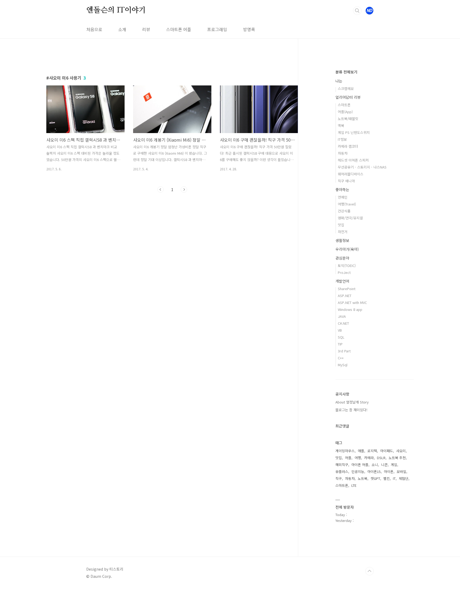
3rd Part (344, 350)
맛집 (341, 224)
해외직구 (341, 464)
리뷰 (146, 29)
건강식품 (344, 210)
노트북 (362, 478)
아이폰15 (374, 471)
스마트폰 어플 (178, 29)
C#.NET (343, 323)
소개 (122, 29)
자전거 (342, 231)
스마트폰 (344, 104)
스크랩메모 (346, 88)
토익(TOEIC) (347, 265)
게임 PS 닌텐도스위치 (354, 132)
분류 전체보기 (346, 72)
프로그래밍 (217, 29)
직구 (338, 478)
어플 (348, 457)
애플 (361, 450)
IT (394, 478)
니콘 (384, 464)
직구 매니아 (346, 180)
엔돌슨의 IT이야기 (116, 10)
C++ (341, 357)
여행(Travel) (347, 204)
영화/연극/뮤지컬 (350, 217)
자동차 (342, 153)
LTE (353, 485)
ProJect (344, 272)
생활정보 (342, 240)
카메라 (369, 457)
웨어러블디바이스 (350, 173)
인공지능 (357, 471)
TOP (369, 571)
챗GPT (375, 478)
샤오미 (401, 450)
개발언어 (342, 281)
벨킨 (386, 478)
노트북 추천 (397, 457)
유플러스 (341, 471)
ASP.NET (344, 295)
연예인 (342, 197)
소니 (375, 464)
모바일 (401, 471)
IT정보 (342, 139)
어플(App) (345, 111)
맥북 (341, 125)
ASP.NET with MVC (352, 302)
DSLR (381, 457)
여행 (358, 457)
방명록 (249, 29)
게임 (394, 464)
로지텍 (372, 450)
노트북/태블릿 (348, 118)
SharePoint (346, 288)
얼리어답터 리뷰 (348, 97)
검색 (357, 11)
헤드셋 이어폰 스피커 (353, 160)
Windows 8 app (350, 309)
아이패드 (386, 450)
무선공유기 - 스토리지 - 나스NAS (362, 167)
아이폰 (388, 471)
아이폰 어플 (359, 464)
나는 (338, 81)
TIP (340, 344)
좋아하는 (342, 189)
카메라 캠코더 (348, 146)
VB (340, 330)
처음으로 (94, 29)
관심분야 (342, 258)
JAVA (342, 316)
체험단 (403, 478)
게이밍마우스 (345, 450)
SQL (341, 337)
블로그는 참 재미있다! (351, 409)
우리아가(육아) (347, 249)
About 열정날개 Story (352, 402)
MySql (342, 364)
